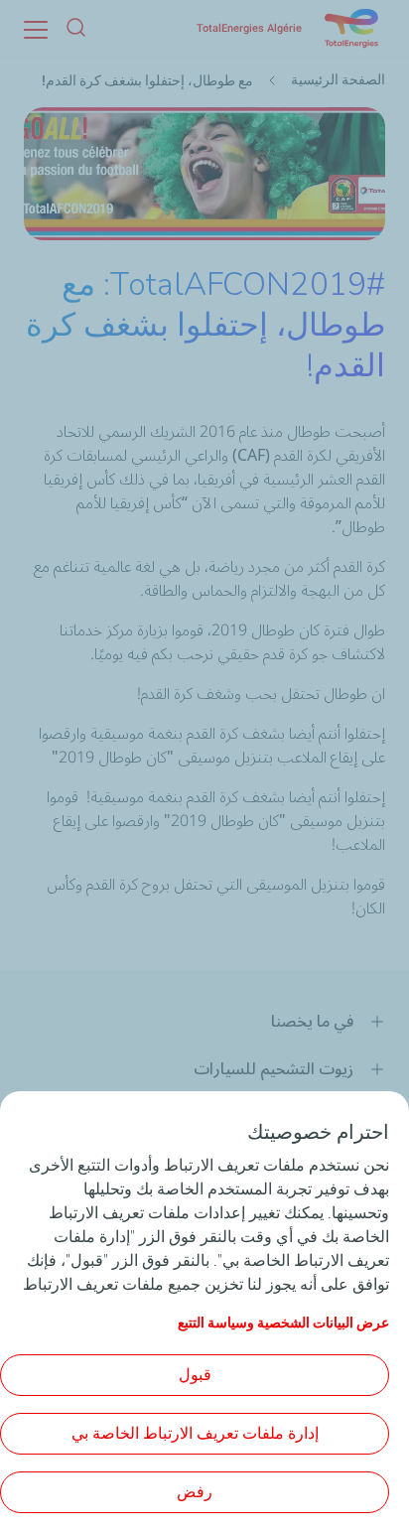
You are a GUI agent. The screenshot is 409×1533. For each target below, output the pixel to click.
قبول (195, 1374)
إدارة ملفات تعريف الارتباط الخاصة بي (195, 1433)
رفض (194, 1491)
